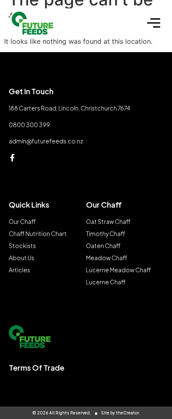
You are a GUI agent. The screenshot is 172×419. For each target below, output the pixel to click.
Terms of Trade (36, 367)
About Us (21, 257)
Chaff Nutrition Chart (38, 233)
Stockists (22, 245)
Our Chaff (22, 221)
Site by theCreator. (120, 412)
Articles (19, 269)
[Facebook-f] (12, 157)
